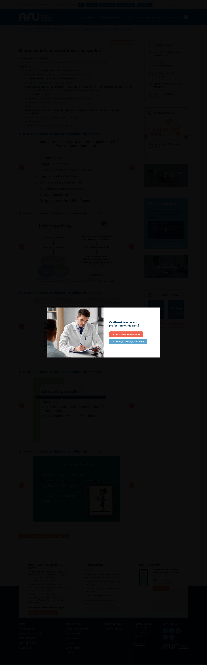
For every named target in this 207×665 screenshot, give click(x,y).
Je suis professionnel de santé (126, 334)
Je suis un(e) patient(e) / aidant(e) (128, 341)
